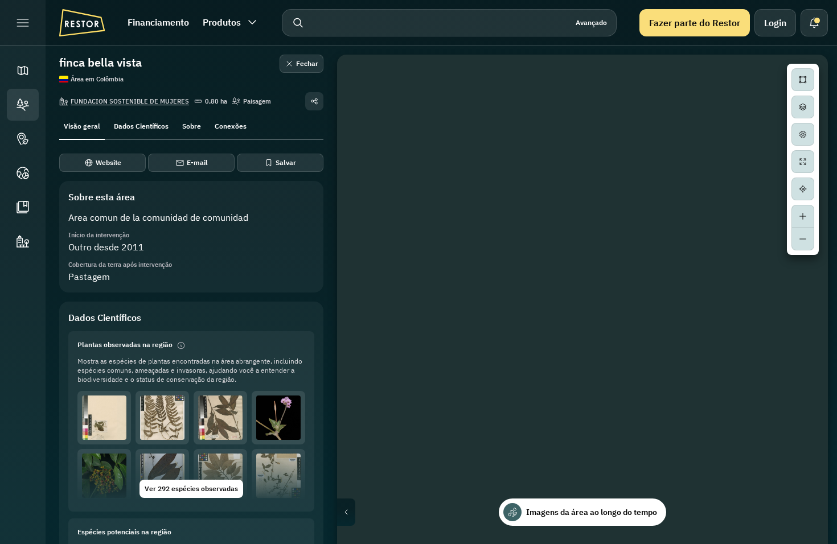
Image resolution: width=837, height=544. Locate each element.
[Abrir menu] (23, 23)
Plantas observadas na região (125, 344)
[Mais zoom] (802, 216)
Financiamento (158, 22)
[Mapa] (23, 70)
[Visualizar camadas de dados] (802, 107)
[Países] (23, 173)
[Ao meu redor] (802, 189)
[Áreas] (23, 105)
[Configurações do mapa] (802, 134)
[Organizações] (23, 241)
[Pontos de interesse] (23, 139)
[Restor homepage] (82, 22)
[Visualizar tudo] (802, 161)
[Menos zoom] (802, 239)
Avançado (591, 22)
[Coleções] (23, 207)
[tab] (82, 125)
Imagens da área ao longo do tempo (591, 512)
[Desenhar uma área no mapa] (802, 79)
